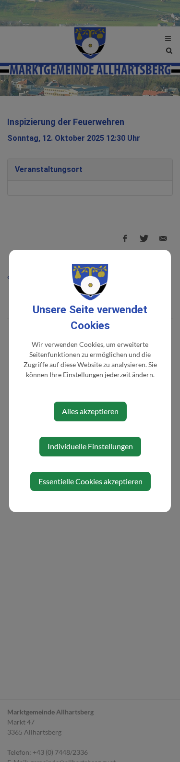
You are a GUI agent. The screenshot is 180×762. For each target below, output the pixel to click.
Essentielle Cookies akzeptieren (90, 481)
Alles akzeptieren (90, 411)
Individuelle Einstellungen (90, 446)
